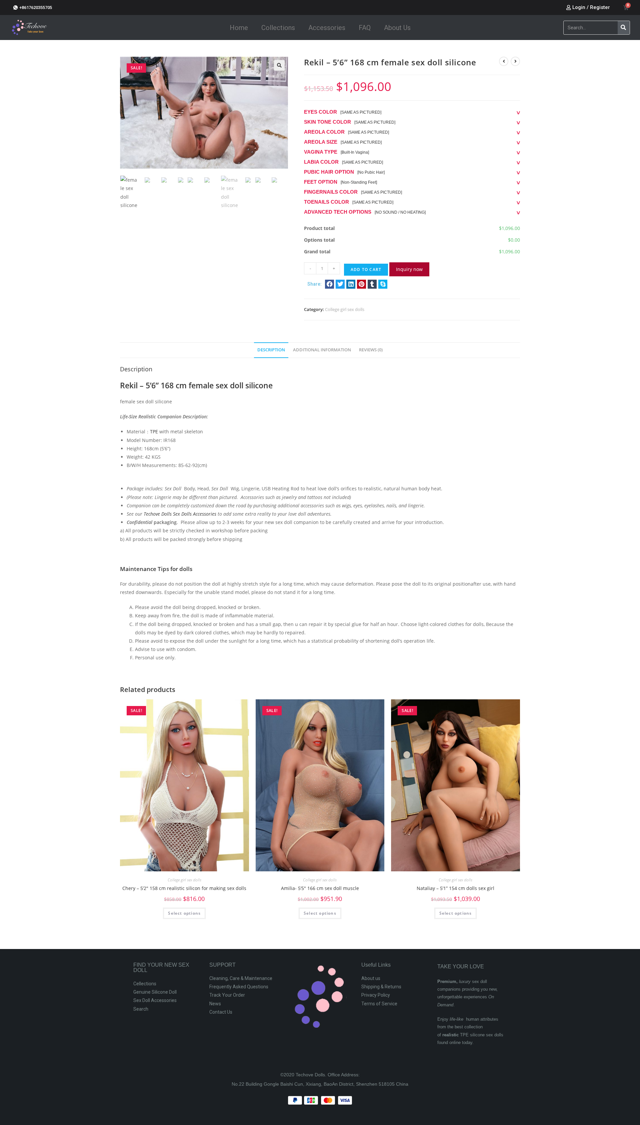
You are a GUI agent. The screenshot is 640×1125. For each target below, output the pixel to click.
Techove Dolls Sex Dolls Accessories (180, 514)
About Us (397, 28)
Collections (278, 28)
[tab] (271, 350)
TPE (154, 431)
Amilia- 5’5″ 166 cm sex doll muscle (320, 888)
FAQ (365, 28)
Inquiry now (409, 269)
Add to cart (366, 269)
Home (239, 28)
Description (271, 350)
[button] (329, 284)
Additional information (322, 350)
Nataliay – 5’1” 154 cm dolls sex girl (455, 888)
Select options (184, 913)
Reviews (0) (371, 350)
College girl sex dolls (344, 309)
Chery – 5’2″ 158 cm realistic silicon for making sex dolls (184, 888)
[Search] (624, 27)
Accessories (326, 28)
